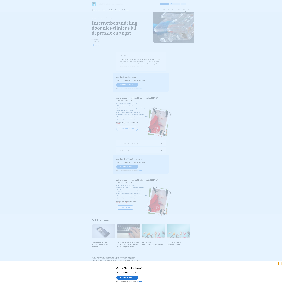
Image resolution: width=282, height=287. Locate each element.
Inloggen (139, 281)
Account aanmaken (127, 277)
